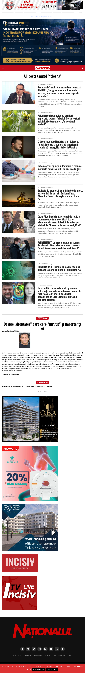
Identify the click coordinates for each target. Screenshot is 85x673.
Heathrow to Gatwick (44, 387)
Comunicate (38, 655)
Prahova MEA (30, 387)
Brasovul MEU (19, 387)
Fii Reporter (17, 655)
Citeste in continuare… (11, 375)
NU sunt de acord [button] (38, 669)
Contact (48, 655)
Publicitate (28, 655)
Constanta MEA (8, 387)
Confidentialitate (60, 655)
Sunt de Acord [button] (52, 669)
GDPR (70, 655)
